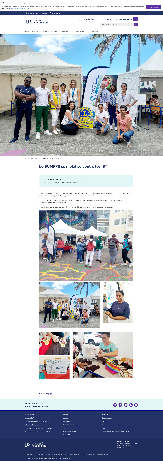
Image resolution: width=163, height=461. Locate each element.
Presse (103, 428)
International (94, 31)
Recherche (65, 31)
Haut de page (46, 393)
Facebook (126, 405)
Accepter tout (153, 7)
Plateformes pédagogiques (70, 425)
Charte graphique (106, 418)
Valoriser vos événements (32, 425)
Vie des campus (79, 31)
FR (136, 19)
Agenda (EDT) (29, 418)
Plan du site (40, 454)
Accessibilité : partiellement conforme (56, 454)
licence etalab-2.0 (64, 458)
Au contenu (34, 13)
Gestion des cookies (102, 454)
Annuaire (111, 19)
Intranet (105, 421)
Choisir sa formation (31, 31)
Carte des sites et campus (70, 431)
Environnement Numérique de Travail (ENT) (37, 421)
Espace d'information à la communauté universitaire (40, 428)
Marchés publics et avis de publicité (111, 425)
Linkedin (120, 405)
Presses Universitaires (125, 19)
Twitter (115, 405)
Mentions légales (74, 454)
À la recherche (55, 13)
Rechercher (136, 24)
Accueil (27, 159)
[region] (81, 5)
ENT (81, 19)
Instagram (131, 405)
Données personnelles (88, 454)
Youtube (136, 405)
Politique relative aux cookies (21, 8)
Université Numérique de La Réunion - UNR (37, 432)
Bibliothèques (91, 19)
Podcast (66, 435)
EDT (102, 19)
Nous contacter (29, 454)
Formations (66, 421)
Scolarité (65, 418)
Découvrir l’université (50, 31)
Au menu (44, 13)
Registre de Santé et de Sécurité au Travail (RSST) (115, 431)
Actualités (34, 159)
